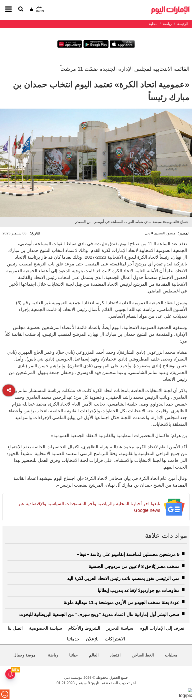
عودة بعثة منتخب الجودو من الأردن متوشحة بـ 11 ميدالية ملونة (122, 602)
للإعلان (92, 638)
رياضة (53, 655)
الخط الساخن (143, 655)
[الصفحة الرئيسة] (170, 7)
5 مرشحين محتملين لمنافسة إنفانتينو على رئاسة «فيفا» (128, 554)
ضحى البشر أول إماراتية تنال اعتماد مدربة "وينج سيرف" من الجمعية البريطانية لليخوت (99, 614)
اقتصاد (115, 655)
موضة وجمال (25, 655)
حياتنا (73, 655)
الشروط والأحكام (84, 628)
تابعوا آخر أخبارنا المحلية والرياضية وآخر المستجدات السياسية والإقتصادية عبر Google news (89, 507)
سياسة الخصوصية (45, 628)
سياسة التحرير (119, 628)
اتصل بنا (15, 628)
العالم (93, 655)
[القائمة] (21, 9)
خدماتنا (73, 638)
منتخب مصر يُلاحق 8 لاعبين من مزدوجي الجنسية (134, 566)
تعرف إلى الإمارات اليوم (162, 628)
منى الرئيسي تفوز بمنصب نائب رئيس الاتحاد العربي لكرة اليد (123, 578)
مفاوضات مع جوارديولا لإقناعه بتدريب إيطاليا (139, 590)
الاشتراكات (115, 638)
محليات (171, 655)
